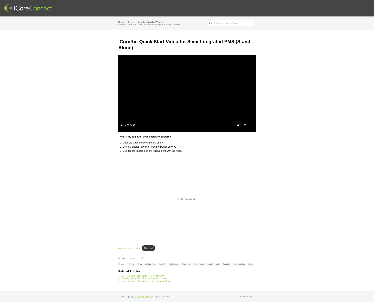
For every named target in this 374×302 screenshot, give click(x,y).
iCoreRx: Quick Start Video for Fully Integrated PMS (146, 281)
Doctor (131, 264)
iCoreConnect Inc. (143, 296)
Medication (173, 264)
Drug (140, 264)
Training (226, 264)
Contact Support (245, 296)
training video (239, 264)
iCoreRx (162, 264)
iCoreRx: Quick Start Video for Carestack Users (144, 278)
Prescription (199, 264)
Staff (217, 264)
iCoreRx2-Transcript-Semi (129, 248)
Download (148, 248)
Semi (209, 264)
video (250, 264)
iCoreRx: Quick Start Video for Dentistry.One (142, 276)
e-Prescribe (150, 264)
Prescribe (186, 264)
